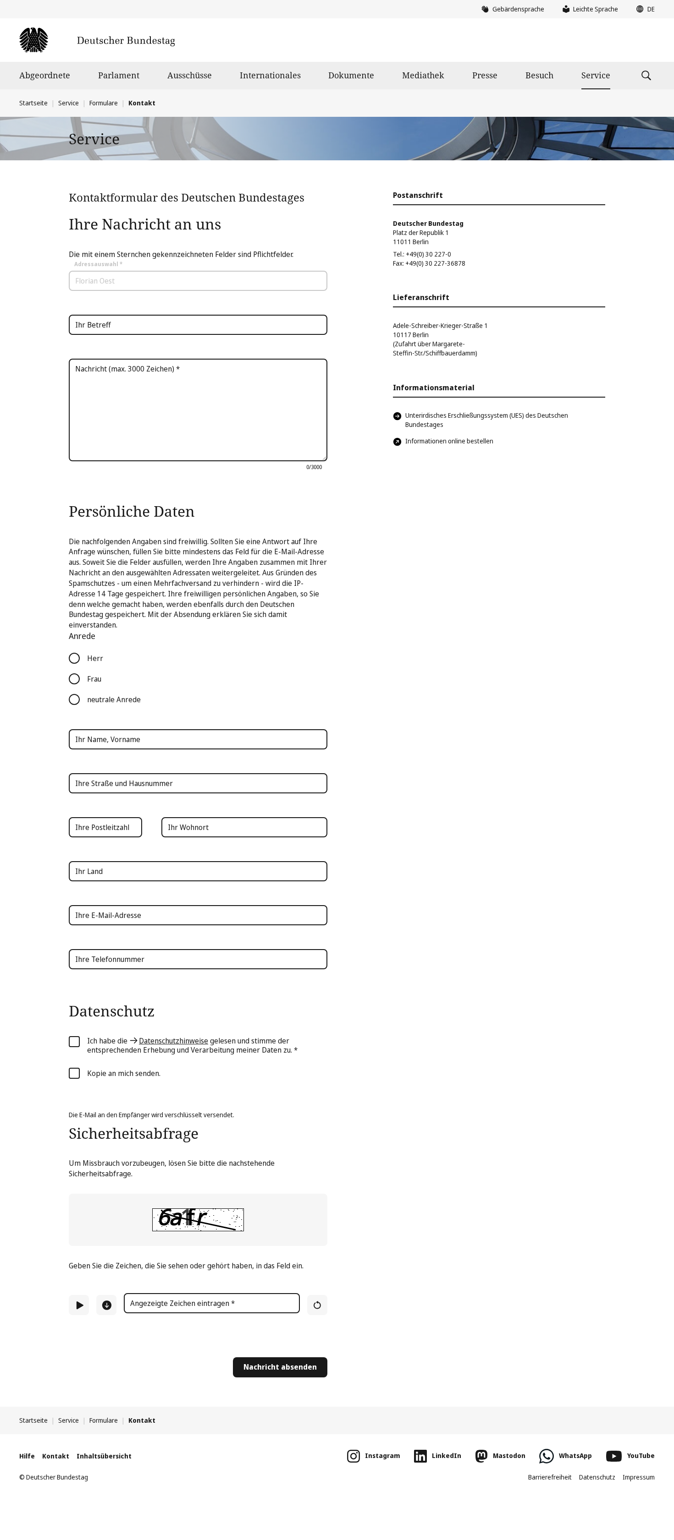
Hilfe (27, 1456)
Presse (484, 75)
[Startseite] (97, 40)
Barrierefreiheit (550, 1477)
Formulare (103, 102)
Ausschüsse (189, 75)
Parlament (118, 75)
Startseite (33, 102)
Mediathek (423, 75)
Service (595, 75)
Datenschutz (597, 1477)
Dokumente (351, 75)
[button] (643, 9)
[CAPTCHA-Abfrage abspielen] (79, 1305)
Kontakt (55, 1456)
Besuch (539, 75)
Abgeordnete (44, 75)
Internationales (270, 75)
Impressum (639, 1477)
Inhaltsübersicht (104, 1456)
